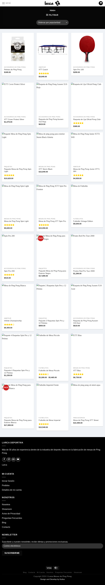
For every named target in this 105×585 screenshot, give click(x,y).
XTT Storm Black (45, 169)
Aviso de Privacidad (11, 514)
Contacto (6, 527)
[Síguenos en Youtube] (18, 459)
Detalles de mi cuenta (12, 490)
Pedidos (5, 485)
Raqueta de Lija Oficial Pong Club (87, 119)
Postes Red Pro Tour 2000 (84, 271)
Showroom (7, 509)
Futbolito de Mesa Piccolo (49, 370)
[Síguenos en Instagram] (9, 459)
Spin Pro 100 (78, 70)
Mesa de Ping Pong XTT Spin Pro (52, 221)
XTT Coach (43, 70)
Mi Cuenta (41, 572)
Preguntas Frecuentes (12, 518)
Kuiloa (62, 579)
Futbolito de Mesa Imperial (49, 420)
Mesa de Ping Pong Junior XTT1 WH (86, 170)
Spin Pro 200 (9, 271)
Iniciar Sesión (8, 481)
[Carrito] (101, 3)
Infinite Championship (13, 321)
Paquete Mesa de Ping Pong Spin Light (17, 170)
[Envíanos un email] (13, 459)
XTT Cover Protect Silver (14, 119)
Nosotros (6, 504)
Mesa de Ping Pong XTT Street (85, 420)
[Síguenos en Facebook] (4, 459)
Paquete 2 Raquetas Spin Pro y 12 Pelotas (51, 322)
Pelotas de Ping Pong (13, 70)
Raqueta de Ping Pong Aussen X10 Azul (85, 322)
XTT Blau (77, 370)
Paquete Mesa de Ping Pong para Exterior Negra (52, 272)
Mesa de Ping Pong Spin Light (16, 221)
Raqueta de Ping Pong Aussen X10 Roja (51, 120)
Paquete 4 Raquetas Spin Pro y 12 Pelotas (17, 371)
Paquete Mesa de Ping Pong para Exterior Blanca (18, 421)
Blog (4, 522)
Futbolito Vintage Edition (83, 221)
